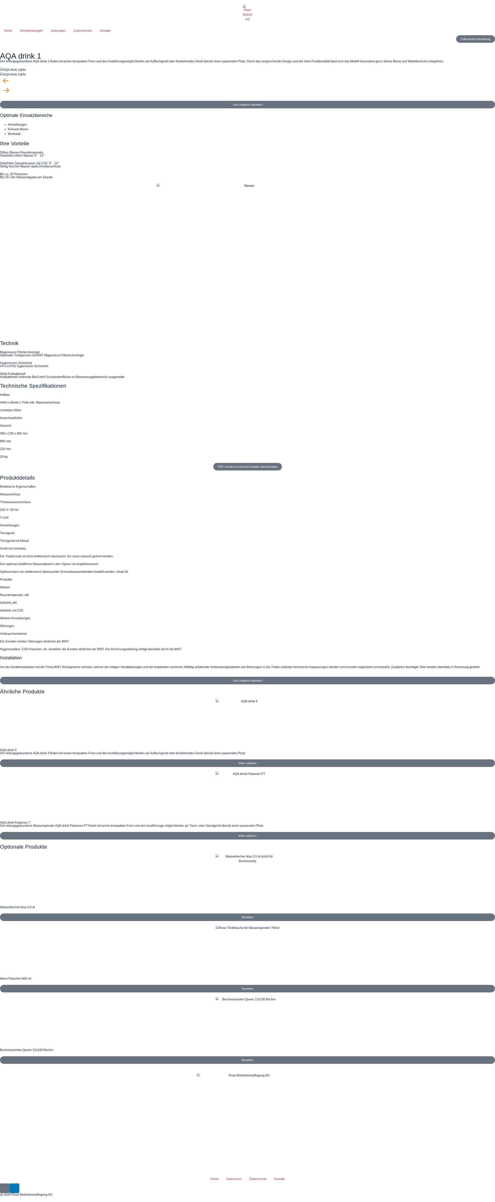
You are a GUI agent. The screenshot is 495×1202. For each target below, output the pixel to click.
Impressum (234, 1179)
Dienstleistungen (31, 30)
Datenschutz (257, 1179)
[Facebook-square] (5, 1188)
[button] (247, 82)
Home (8, 30)
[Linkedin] (14, 1188)
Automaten (58, 30)
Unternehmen (82, 30)
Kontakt (105, 30)
